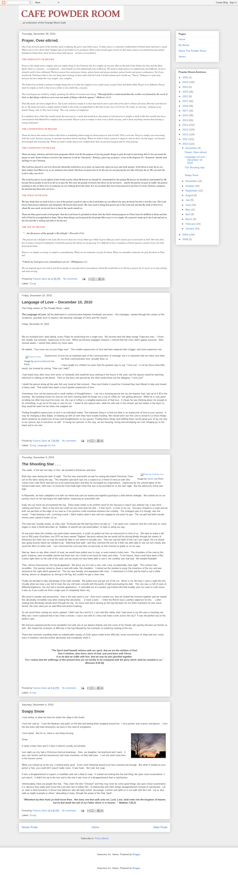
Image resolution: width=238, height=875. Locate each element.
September (191, 190)
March (189, 219)
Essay (33, 283)
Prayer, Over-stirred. (40, 40)
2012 (185, 134)
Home (95, 827)
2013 (185, 129)
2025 (185, 82)
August (189, 195)
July (187, 200)
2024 (185, 87)
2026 (185, 77)
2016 (185, 115)
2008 (185, 239)
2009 (185, 234)
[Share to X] (96, 279)
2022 (185, 96)
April (188, 214)
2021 (185, 101)
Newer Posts (30, 827)
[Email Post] (83, 279)
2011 (185, 139)
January (190, 228)
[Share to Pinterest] (103, 279)
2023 (185, 91)
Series (182, 56)
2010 (185, 143)
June (188, 204)
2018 (185, 106)
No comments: (71, 279)
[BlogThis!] (93, 279)
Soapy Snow (33, 711)
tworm (150, 478)
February (190, 223)
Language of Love (46, 445)
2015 (185, 120)
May (188, 209)
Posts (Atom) (101, 838)
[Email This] (90, 279)
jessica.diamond (42, 361)
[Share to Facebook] (100, 279)
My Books (184, 45)
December (191, 148)
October (190, 185)
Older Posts (160, 827)
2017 (185, 110)
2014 (185, 124)
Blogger (136, 854)
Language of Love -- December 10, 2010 (57, 302)
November (191, 181)
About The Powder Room (192, 50)
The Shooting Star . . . (41, 464)
